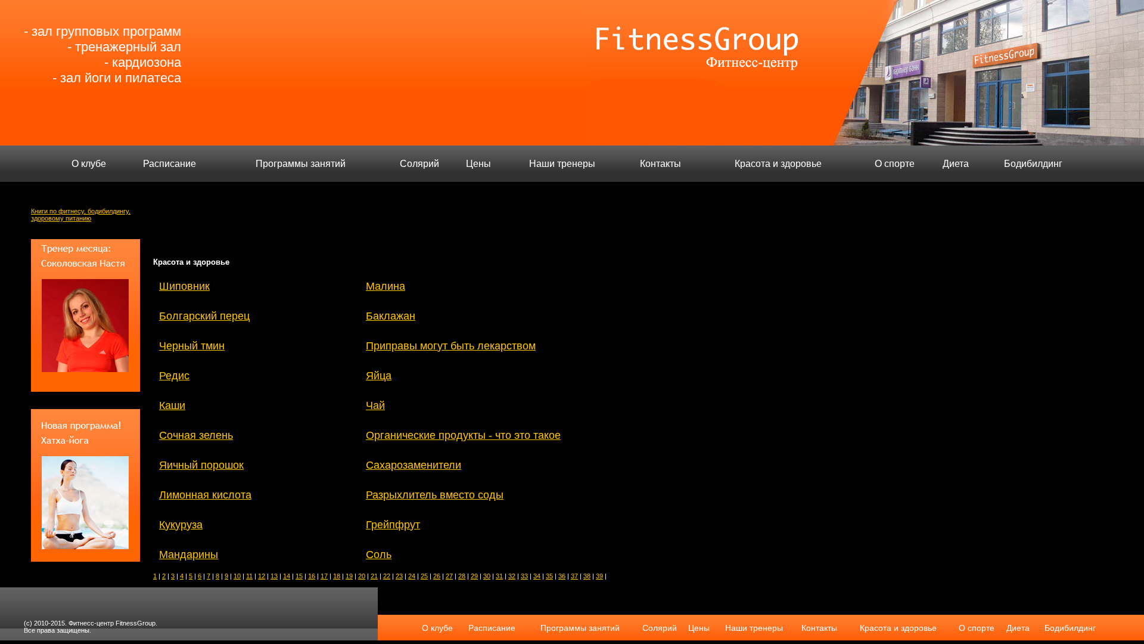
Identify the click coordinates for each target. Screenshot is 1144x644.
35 (549, 576)
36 (561, 576)
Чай (375, 405)
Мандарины (188, 555)
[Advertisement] (442, 216)
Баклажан (390, 316)
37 (574, 576)
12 (261, 576)
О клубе (89, 164)
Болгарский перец (204, 316)
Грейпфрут (393, 525)
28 (461, 576)
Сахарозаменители (413, 465)
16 (311, 576)
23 (399, 576)
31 (499, 576)
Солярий (419, 164)
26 (436, 576)
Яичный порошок (201, 465)
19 (349, 576)
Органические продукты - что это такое (463, 435)
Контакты (660, 164)
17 (324, 576)
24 (411, 576)
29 (474, 576)
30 (486, 576)
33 (524, 576)
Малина (385, 286)
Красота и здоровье (778, 164)
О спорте (895, 164)
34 (536, 576)
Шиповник (184, 286)
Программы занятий (301, 164)
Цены (478, 164)
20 (361, 576)
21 (374, 576)
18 (336, 576)
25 (424, 576)
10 (237, 576)
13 (274, 576)
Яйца (378, 376)
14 (286, 576)
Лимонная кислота (205, 495)
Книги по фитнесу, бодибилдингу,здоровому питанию (80, 215)
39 (599, 576)
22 (386, 576)
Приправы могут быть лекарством (451, 346)
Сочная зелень (196, 435)
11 (249, 576)
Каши (172, 405)
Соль (378, 555)
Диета (956, 164)
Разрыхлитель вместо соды (434, 495)
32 (511, 576)
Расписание (169, 164)
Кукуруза (181, 525)
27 (449, 576)
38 (586, 576)
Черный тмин (192, 346)
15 (299, 576)
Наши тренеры (562, 164)
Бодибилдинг (1033, 164)
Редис (174, 376)
